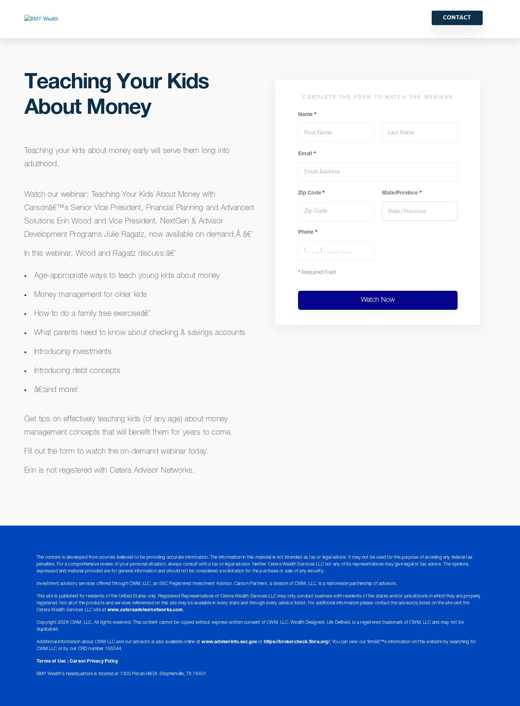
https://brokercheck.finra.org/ (297, 642)
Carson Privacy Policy (94, 661)
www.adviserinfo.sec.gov (229, 642)
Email (307, 154)
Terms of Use (51, 661)
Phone (307, 232)
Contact (457, 18)
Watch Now (378, 300)
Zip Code (311, 193)
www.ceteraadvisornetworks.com (145, 610)
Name (307, 115)
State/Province (402, 193)
